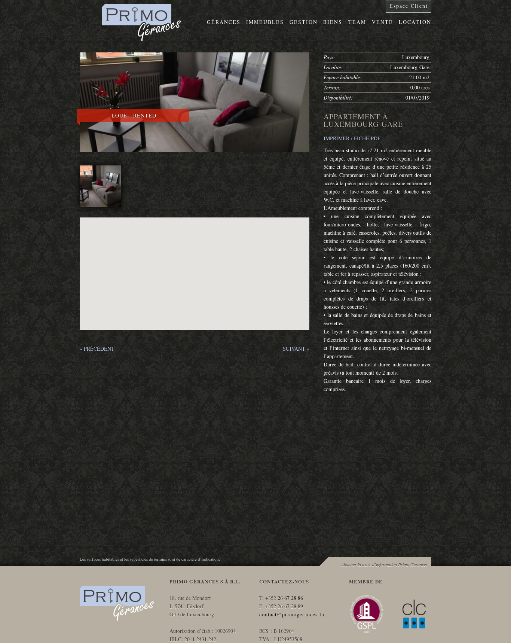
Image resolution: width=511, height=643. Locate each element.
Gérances (224, 21)
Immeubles (265, 21)
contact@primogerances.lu (291, 614)
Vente (382, 21)
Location (415, 21)
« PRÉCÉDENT (97, 348)
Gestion (304, 21)
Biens (332, 21)
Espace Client (408, 5)
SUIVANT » (296, 348)
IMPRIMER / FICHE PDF (352, 138)
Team (357, 21)
